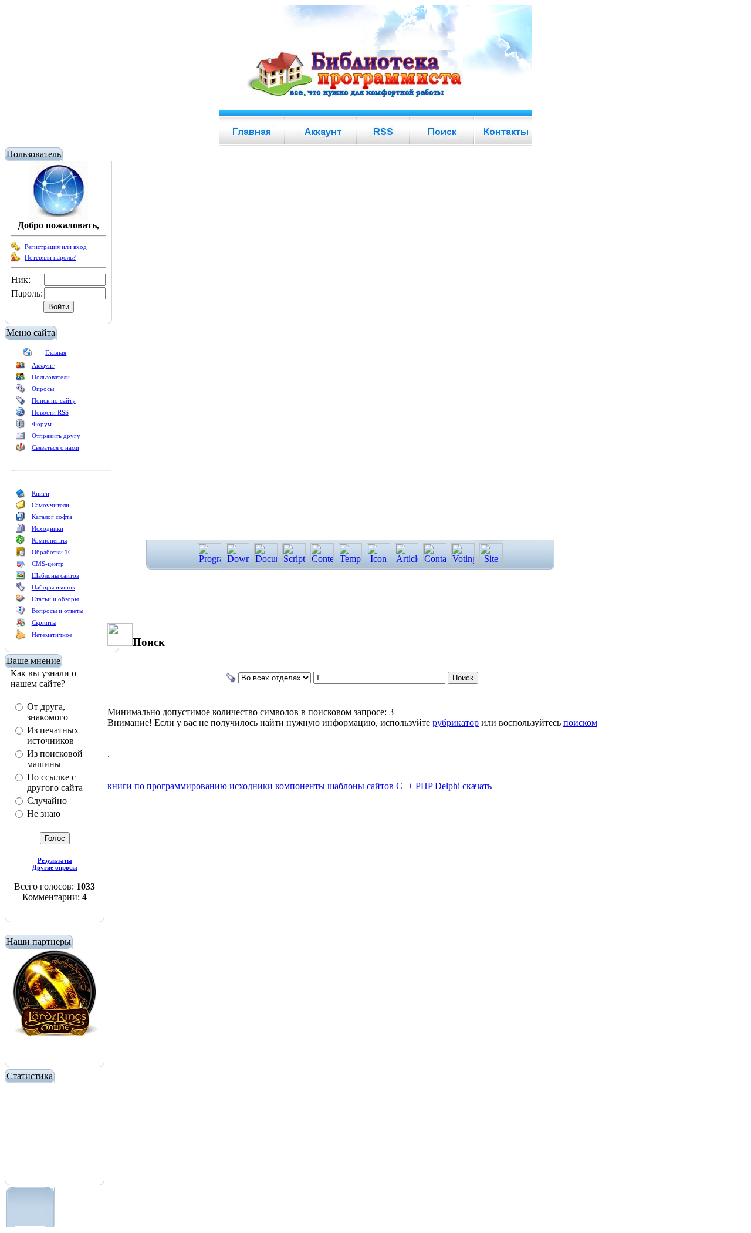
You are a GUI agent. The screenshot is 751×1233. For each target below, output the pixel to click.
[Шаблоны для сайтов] (20, 577)
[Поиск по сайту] (20, 402)
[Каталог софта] (20, 519)
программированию (187, 786)
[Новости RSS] (20, 414)
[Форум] (20, 426)
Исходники (47, 528)
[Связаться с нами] (20, 449)
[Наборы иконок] (20, 589)
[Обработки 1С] (20, 554)
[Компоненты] (20, 542)
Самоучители (50, 504)
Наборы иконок (53, 587)
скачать (477, 786)
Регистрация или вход (56, 246)
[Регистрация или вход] (16, 248)
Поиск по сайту (54, 400)
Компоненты (49, 540)
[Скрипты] (20, 624)
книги (119, 786)
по (139, 786)
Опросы (43, 388)
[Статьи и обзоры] (20, 601)
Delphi (447, 786)
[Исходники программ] (20, 530)
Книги (40, 493)
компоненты (300, 786)
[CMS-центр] (20, 566)
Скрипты (44, 622)
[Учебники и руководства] (20, 507)
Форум (42, 423)
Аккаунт (43, 365)
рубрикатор (455, 722)
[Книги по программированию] (20, 495)
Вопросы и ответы (57, 610)
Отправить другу (56, 435)
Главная (55, 352)
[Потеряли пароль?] (16, 259)
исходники (251, 786)
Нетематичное (52, 634)
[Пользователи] (20, 379)
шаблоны (345, 786)
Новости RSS (50, 412)
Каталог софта (52, 516)
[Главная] (27, 354)
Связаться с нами (55, 447)
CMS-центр (48, 563)
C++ (404, 786)
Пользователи (51, 376)
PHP (423, 786)
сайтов (380, 786)
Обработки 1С (52, 551)
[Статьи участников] (20, 637)
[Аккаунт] (20, 367)
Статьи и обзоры (55, 598)
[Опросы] (20, 391)
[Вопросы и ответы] (20, 612)
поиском (580, 722)
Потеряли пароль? (50, 257)
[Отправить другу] (20, 438)
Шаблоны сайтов (55, 575)
